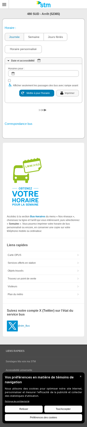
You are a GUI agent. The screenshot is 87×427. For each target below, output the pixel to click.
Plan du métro (15, 294)
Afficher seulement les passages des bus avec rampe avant (45, 85)
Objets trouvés (15, 270)
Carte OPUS (14, 255)
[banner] (43, 4)
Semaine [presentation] (33, 37)
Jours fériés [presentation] (55, 37)
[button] (23, 49)
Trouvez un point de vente (22, 278)
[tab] (14, 37)
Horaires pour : (16, 68)
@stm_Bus (24, 325)
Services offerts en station (22, 262)
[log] (43, 73)
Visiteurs (12, 286)
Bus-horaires (37, 216)
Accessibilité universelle (19, 370)
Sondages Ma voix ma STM (21, 361)
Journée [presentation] (14, 37)
